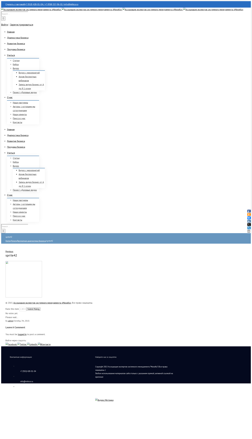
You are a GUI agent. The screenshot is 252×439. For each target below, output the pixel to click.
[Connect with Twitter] (22, 344)
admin (10, 321)
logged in (22, 334)
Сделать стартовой (15, 4)
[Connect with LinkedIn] (32, 344)
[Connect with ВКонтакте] (44, 344)
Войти (4, 24)
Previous (9, 251)
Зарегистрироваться (21, 24)
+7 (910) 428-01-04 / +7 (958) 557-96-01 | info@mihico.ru (51, 4)
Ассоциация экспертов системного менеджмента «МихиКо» (42, 302)
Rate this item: (12, 309)
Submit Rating (33, 309)
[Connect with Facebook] (11, 344)
